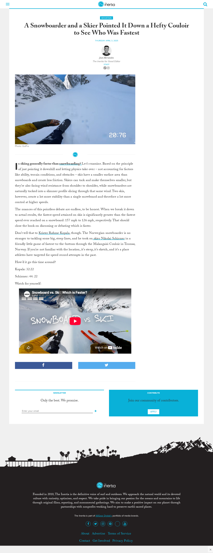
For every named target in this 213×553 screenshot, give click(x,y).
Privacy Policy (122, 540)
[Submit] (96, 411)
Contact (84, 540)
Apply (153, 411)
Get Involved (101, 540)
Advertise (98, 533)
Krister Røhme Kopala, (54, 233)
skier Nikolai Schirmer (109, 239)
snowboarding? (70, 164)
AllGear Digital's (104, 515)
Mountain (106, 18)
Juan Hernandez (106, 58)
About (85, 533)
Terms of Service (119, 533)
